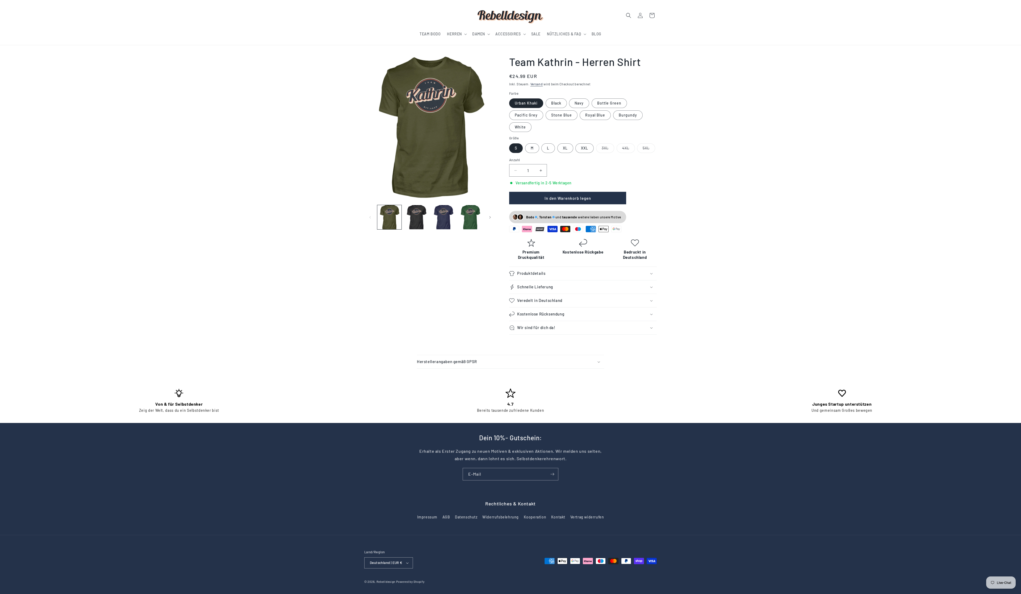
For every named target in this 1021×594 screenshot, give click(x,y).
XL (565, 148)
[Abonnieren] (552, 474)
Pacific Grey (526, 115)
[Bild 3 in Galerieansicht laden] (443, 217)
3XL (608, 149)
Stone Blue (561, 115)
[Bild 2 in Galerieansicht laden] (416, 217)
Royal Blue (595, 115)
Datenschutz (466, 517)
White (520, 127)
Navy (579, 103)
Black (556, 103)
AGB (446, 517)
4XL (628, 149)
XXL (584, 148)
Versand (536, 84)
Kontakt (558, 517)
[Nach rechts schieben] (490, 217)
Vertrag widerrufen (587, 517)
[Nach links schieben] (370, 217)
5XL (649, 149)
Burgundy (628, 115)
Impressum (427, 517)
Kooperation (535, 517)
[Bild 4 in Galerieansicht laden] (470, 217)
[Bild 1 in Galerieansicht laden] (389, 217)
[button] (456, 34)
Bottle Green (609, 103)
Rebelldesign (385, 581)
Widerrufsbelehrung (500, 517)
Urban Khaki (526, 103)
